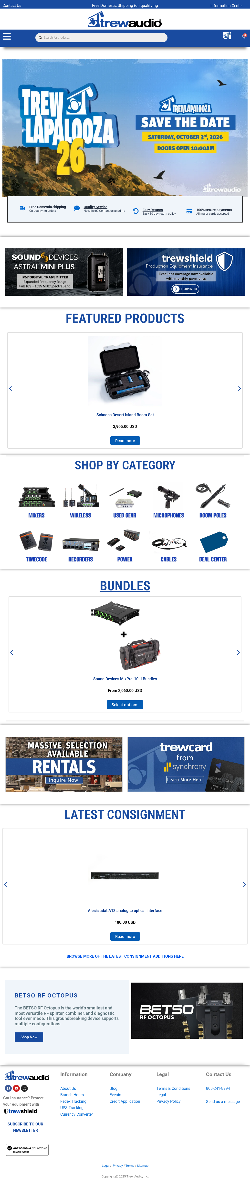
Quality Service (95, 207)
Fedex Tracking (73, 1101)
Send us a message (223, 1101)
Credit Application (125, 1101)
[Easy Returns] (136, 211)
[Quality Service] (77, 208)
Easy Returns (153, 210)
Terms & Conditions (173, 1088)
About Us (68, 1088)
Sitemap (142, 1165)
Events (115, 1094)
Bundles (125, 586)
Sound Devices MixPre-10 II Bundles (125, 678)
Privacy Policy (168, 1101)
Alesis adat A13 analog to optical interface (125, 910)
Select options (125, 704)
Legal (161, 1094)
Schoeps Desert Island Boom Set (125, 415)
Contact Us (11, 5)
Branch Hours (72, 1094)
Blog (113, 1088)
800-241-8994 (218, 1088)
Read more (125, 440)
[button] (10, 389)
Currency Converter (76, 1114)
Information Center (226, 5)
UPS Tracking (71, 1107)
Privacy (118, 1165)
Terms (129, 1165)
